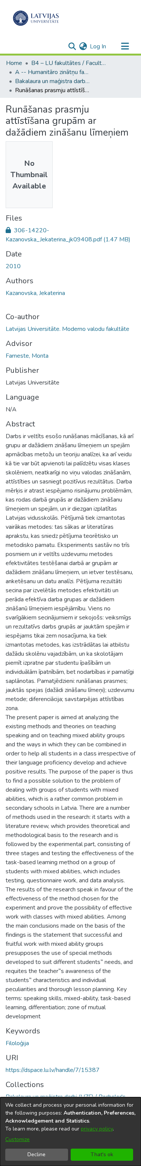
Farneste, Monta (27, 356)
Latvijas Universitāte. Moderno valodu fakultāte (67, 329)
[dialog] (70, 1131)
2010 (13, 266)
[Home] (36, 18)
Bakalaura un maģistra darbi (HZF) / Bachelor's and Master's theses (52, 81)
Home (14, 63)
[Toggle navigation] (124, 46)
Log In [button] (98, 46)
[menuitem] (83, 46)
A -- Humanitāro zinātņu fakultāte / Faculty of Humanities (52, 72)
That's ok (102, 1154)
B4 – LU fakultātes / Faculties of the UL (68, 63)
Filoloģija (17, 1043)
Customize (17, 1139)
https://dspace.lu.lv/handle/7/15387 (53, 1070)
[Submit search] (72, 46)
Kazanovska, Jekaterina (35, 293)
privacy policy (97, 1128)
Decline (36, 1154)
